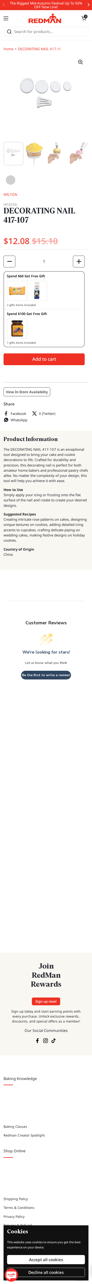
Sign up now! (46, 1001)
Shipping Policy (16, 1199)
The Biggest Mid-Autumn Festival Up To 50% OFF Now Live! (46, 5)
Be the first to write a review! (46, 675)
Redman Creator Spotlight (24, 1135)
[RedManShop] (45, 18)
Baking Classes (15, 1126)
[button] (83, 18)
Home (8, 48)
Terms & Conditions (19, 1207)
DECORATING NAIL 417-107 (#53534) (48, 48)
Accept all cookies (46, 1259)
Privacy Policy (14, 1216)
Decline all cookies (46, 1272)
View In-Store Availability (27, 391)
